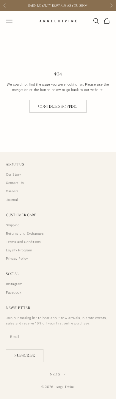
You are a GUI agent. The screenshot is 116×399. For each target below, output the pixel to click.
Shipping (12, 225)
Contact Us (15, 183)
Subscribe (25, 355)
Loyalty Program (19, 250)
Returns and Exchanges (25, 234)
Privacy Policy (17, 259)
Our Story (13, 175)
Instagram (14, 284)
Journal (12, 200)
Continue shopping (58, 106)
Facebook (13, 293)
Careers (12, 191)
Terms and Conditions (23, 242)
